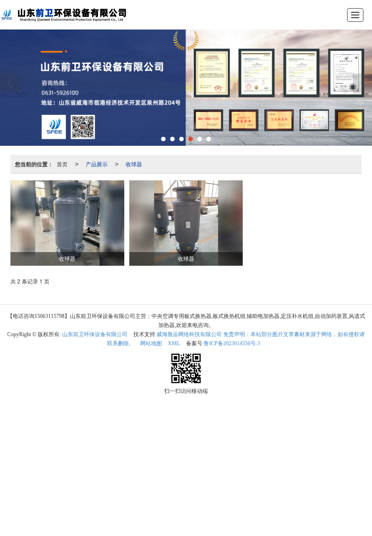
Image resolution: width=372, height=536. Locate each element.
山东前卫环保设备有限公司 (94, 334)
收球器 (134, 164)
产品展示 (97, 164)
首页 (62, 164)
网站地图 (151, 343)
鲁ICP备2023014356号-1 (232, 343)
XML (174, 343)
